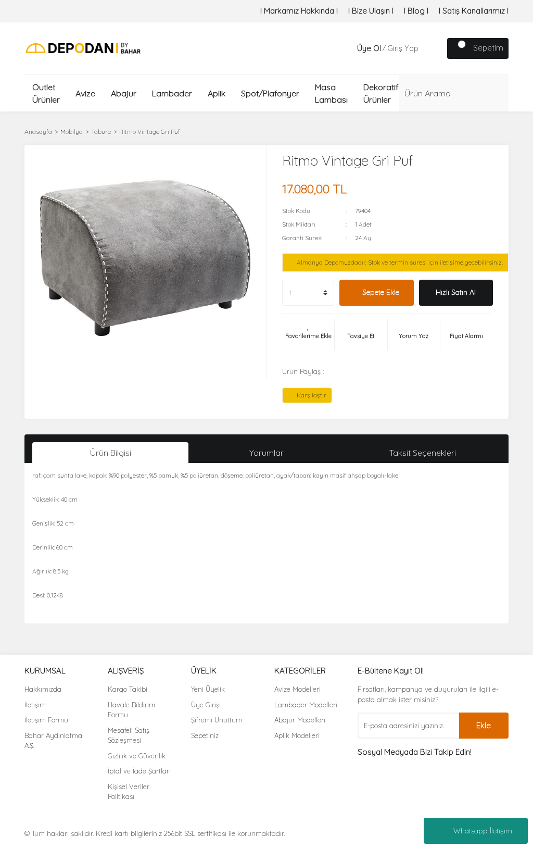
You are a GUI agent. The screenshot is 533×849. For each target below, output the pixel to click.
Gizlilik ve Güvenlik (137, 756)
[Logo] (83, 48)
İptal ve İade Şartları (139, 771)
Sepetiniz (205, 735)
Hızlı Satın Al (456, 292)
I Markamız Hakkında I (299, 11)
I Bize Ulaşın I (371, 11)
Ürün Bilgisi (110, 452)
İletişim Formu (46, 720)
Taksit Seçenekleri (422, 452)
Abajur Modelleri (299, 720)
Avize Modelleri (297, 689)
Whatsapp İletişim (482, 830)
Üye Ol (369, 48)
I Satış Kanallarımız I (474, 11)
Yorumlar (266, 452)
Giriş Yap (402, 48)
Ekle (483, 725)
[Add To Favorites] (308, 335)
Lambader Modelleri (305, 705)
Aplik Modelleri (297, 735)
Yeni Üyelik (208, 689)
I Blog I (416, 11)
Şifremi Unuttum (216, 720)
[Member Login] (346, 48)
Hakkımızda (42, 689)
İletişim (35, 705)
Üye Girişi (206, 705)
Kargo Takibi (127, 689)
